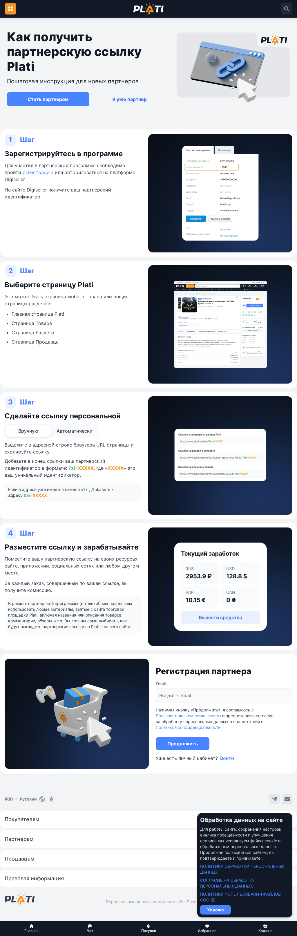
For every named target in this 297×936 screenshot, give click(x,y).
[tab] (28, 431)
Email (161, 683)
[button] (31, 928)
